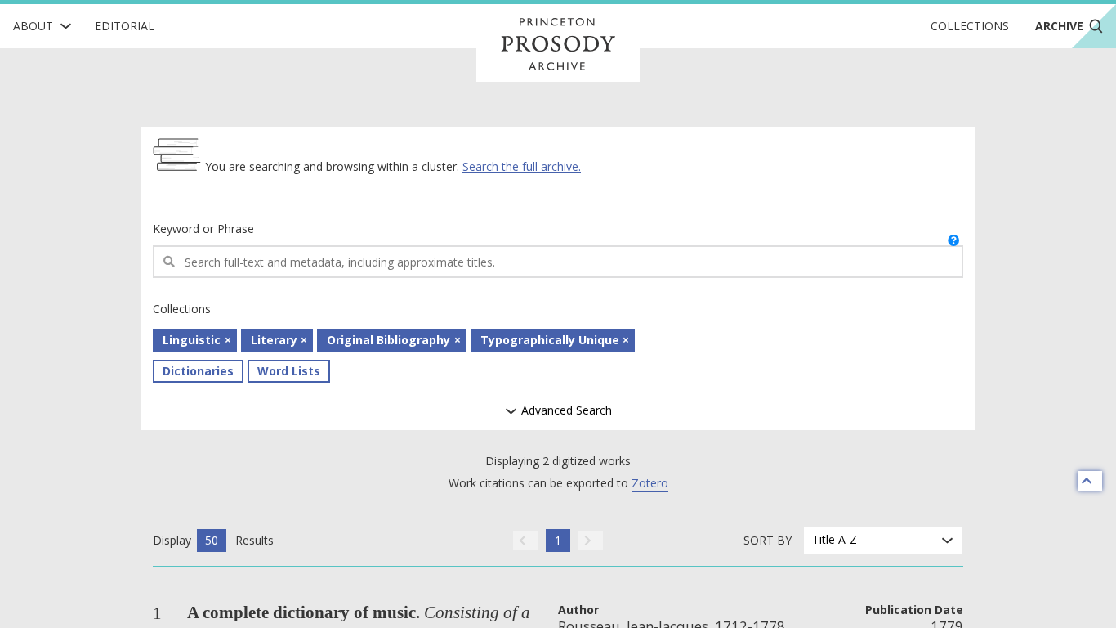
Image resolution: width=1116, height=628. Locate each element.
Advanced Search (565, 411)
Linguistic (192, 340)
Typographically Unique (549, 340)
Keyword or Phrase (203, 228)
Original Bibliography (388, 340)
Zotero (650, 483)
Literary (274, 340)
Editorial (124, 26)
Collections (970, 26)
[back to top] (1090, 481)
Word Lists (288, 371)
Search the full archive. (521, 166)
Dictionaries (198, 371)
